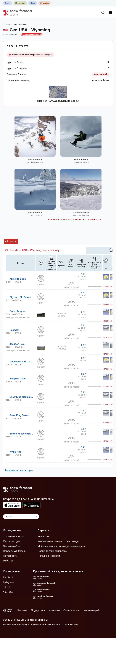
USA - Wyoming (20, 24)
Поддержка (38, 610)
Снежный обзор (12, 546)
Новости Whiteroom (14, 551)
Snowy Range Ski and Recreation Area (31, 433)
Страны (6, 24)
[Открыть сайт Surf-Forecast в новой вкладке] (7, 3)
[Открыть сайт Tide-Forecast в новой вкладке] (32, 3)
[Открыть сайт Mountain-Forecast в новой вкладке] (20, 3)
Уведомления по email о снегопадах (58, 541)
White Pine (15, 451)
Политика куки (71, 624)
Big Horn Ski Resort (20, 297)
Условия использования (15, 624)
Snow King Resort (19, 415)
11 (107, 62)
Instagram (8, 582)
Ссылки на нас (71, 610)
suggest (41, 284)
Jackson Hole (35, 159)
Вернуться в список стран (19, 470)
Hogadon (14, 330)
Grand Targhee (81, 212)
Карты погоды (11, 541)
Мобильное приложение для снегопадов (61, 546)
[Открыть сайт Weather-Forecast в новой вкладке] (44, 3)
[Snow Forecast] (17, 12)
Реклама (22, 610)
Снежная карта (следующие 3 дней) (58, 101)
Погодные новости (49, 555)
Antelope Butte (100, 80)
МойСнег (8, 560)
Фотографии (10, 555)
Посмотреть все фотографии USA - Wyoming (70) (75, 219)
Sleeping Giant (18, 378)
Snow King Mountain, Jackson (26, 397)
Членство (43, 536)
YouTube (8, 592)
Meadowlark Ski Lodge (22, 361)
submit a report (71, 286)
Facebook (8, 577)
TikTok (6, 587)
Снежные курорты (13, 536)
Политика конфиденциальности (45, 624)
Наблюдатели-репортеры (52, 551)
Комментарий (92, 610)
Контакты (54, 610)
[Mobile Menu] (110, 12)
